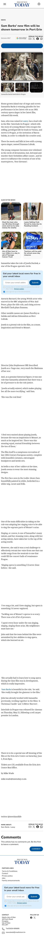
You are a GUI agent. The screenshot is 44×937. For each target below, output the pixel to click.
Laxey (25, 121)
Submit (35, 282)
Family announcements (11, 880)
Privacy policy (7, 876)
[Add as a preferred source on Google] (21, 38)
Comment (36, 849)
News (3, 20)
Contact (5, 873)
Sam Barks (6, 689)
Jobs (3, 878)
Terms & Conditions (9, 871)
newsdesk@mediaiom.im (15, 932)
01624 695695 (14, 929)
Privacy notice (19, 289)
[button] (5, 4)
